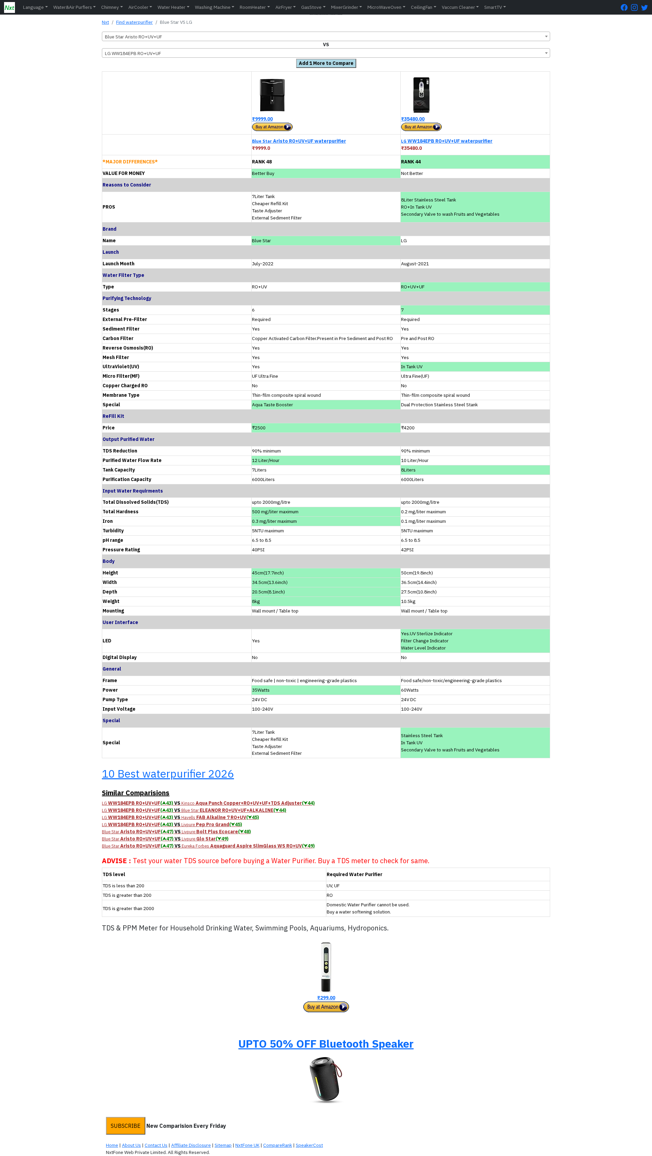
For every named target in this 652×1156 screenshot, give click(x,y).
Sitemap (223, 1145)
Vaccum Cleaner (458, 7)
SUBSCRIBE (126, 1125)
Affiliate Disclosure (191, 1145)
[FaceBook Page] (626, 7)
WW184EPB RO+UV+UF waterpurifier (446, 141)
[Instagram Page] (636, 7)
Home (112, 1145)
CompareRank (277, 1145)
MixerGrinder (344, 7)
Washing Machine (213, 7)
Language (33, 7)
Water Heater (171, 7)
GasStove (311, 7)
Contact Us (156, 1145)
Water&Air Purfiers (72, 7)
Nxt (105, 22)
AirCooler (138, 7)
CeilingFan (421, 7)
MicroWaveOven (384, 7)
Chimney (110, 7)
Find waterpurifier (134, 22)
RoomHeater (253, 7)
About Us (131, 1145)
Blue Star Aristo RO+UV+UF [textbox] (133, 37)
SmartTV (493, 7)
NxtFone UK (247, 1145)
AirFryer (283, 7)
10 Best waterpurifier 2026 (168, 773)
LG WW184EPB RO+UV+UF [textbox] (133, 53)
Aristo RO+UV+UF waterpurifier (299, 141)
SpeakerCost (309, 1145)
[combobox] (326, 36)
